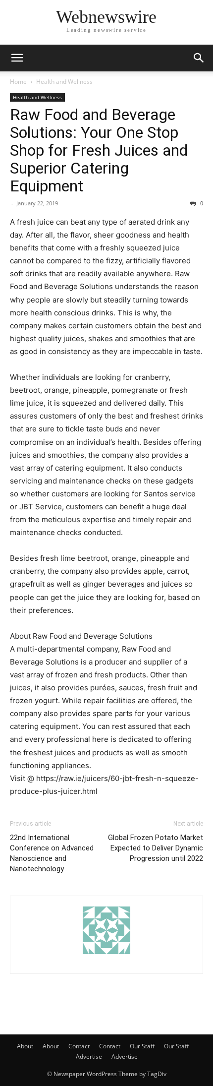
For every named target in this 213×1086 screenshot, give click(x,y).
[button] (17, 58)
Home (18, 81)
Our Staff (142, 1046)
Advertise (89, 1056)
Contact (79, 1046)
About (25, 1046)
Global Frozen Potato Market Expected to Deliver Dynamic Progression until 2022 (155, 848)
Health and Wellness (64, 81)
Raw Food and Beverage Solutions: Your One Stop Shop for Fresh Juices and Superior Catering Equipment (99, 150)
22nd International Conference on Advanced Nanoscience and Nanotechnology (52, 853)
